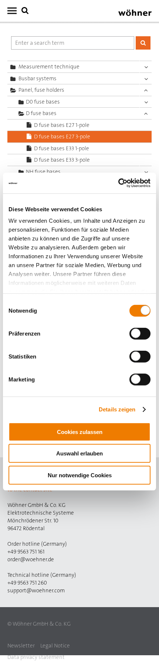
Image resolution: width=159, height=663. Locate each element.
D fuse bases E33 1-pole (61, 148)
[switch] (141, 335)
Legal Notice (55, 645)
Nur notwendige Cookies (80, 475)
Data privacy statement (36, 657)
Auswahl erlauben (79, 453)
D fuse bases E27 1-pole (61, 125)
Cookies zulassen (79, 431)
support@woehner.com (36, 590)
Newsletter (21, 645)
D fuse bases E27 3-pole (62, 136)
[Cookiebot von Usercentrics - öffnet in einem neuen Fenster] (118, 183)
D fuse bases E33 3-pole (62, 160)
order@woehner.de (30, 559)
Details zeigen (117, 409)
